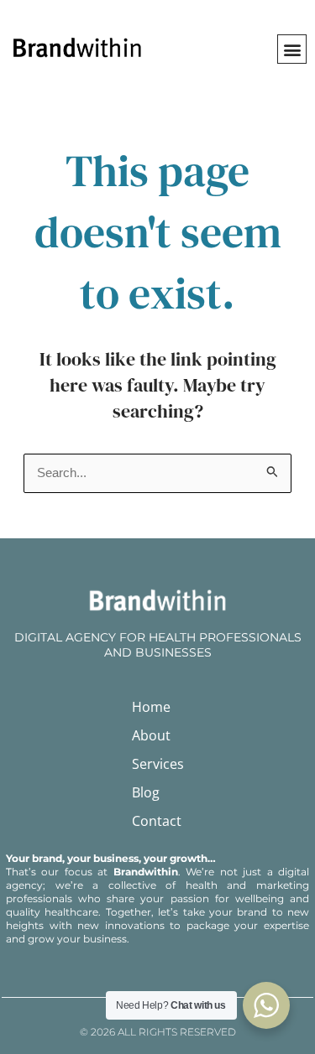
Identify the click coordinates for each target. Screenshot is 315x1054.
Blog (146, 792)
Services (158, 764)
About (151, 735)
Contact (156, 821)
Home (151, 707)
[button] (292, 49)
